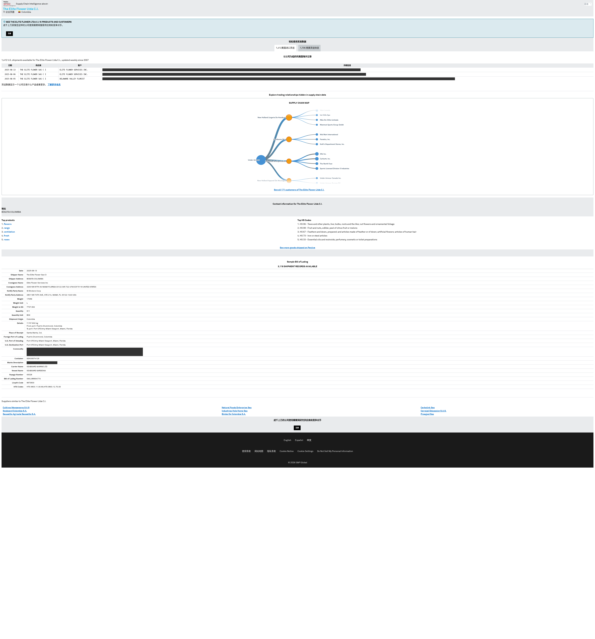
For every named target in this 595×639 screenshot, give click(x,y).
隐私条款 (271, 451)
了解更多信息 (54, 85)
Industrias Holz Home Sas (234, 411)
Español (299, 440)
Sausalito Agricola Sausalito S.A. (19, 414)
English (287, 440)
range (7, 228)
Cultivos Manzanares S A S (16, 408)
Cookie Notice (287, 451)
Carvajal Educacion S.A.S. (433, 411)
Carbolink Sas (428, 408)
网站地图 (259, 451)
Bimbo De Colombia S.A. (234, 414)
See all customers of (299, 190)
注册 (9, 33)
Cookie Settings (305, 451)
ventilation (9, 232)
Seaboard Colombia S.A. (15, 411)
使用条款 (246, 451)
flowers (7, 224)
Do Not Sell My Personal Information (335, 451)
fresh (6, 236)
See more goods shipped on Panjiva (297, 248)
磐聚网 (9, 3)
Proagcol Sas (427, 414)
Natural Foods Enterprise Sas (236, 408)
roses (6, 240)
